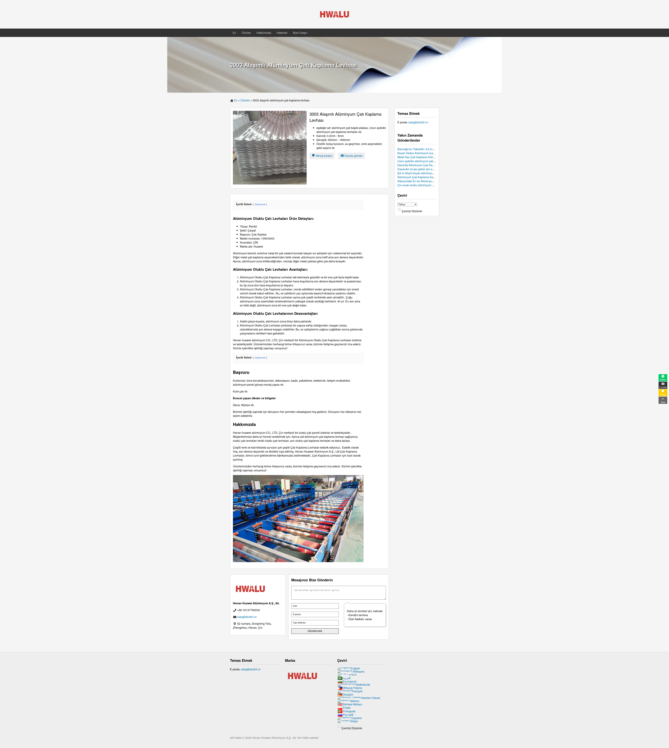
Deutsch (348, 694)
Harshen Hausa (370, 698)
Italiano (354, 701)
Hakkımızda (263, 33)
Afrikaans (358, 671)
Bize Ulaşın (300, 33)
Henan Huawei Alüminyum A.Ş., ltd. (274, 738)
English (355, 668)
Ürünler (246, 33)
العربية (347, 678)
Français (357, 691)
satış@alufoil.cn (418, 122)
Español (356, 718)
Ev (234, 33)
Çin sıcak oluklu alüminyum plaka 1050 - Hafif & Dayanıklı (433, 185)
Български (349, 681)
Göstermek (260, 204)
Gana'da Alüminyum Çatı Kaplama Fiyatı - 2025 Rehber (431, 165)
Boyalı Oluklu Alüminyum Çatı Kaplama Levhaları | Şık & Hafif (435, 153)
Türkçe (353, 721)
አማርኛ (353, 675)
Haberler (282, 33)
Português (349, 711)
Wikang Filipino (352, 688)
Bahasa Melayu (352, 704)
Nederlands (363, 685)
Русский (348, 715)
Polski (347, 708)
